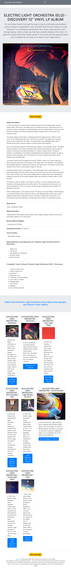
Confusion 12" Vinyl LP (12, 381)
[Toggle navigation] (45, 2)
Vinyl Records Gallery (13, 2)
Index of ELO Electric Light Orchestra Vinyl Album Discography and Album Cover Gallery (35, 303)
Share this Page (35, 117)
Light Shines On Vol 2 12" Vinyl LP (28, 458)
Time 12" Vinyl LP (28, 539)
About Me (18, 559)
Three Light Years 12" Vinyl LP (12, 543)
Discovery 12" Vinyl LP (30, 366)
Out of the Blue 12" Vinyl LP (49, 439)
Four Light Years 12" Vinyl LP (48, 379)
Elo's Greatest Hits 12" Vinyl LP (12, 463)
